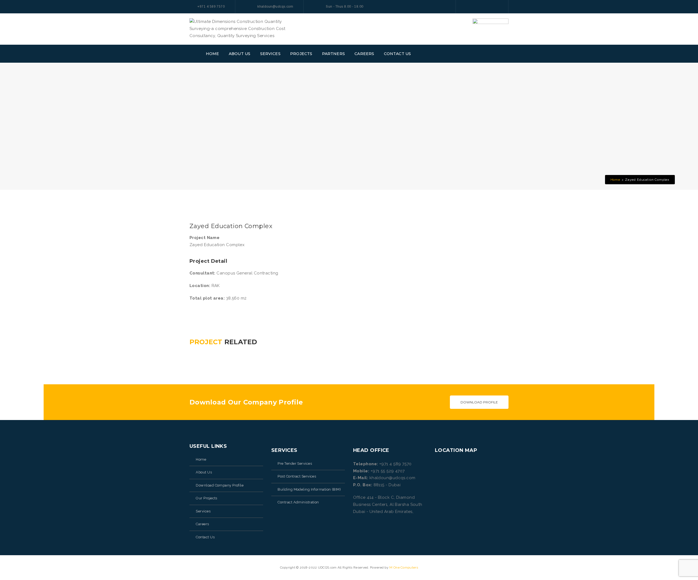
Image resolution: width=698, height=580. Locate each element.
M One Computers (403, 567)
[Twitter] (476, 6)
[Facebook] (465, 6)
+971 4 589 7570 (395, 463)
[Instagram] (487, 6)
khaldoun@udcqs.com (392, 477)
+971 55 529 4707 (388, 471)
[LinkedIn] (498, 6)
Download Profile (479, 402)
